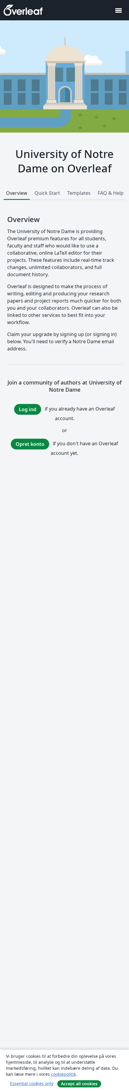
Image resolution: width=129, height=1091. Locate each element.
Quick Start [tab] (47, 193)
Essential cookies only (31, 1083)
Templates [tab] (79, 193)
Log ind (27, 409)
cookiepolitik (63, 1074)
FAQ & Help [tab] (111, 193)
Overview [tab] (16, 193)
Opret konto (30, 444)
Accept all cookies (79, 1084)
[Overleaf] (23, 10)
